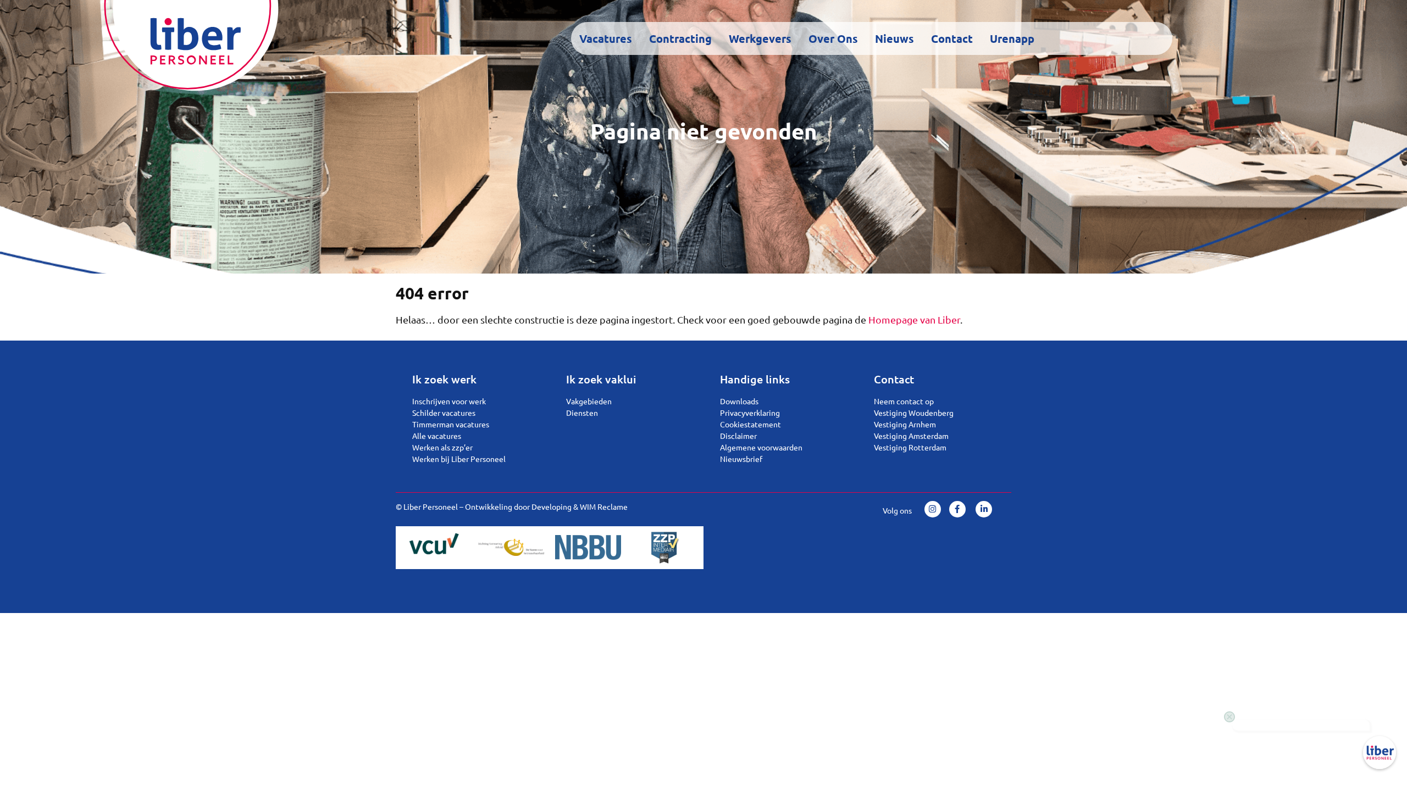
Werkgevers (760, 38)
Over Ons (833, 38)
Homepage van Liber (914, 319)
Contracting (680, 38)
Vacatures (605, 38)
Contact (952, 38)
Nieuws (894, 38)
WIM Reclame (604, 506)
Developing (551, 506)
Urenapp (1012, 38)
